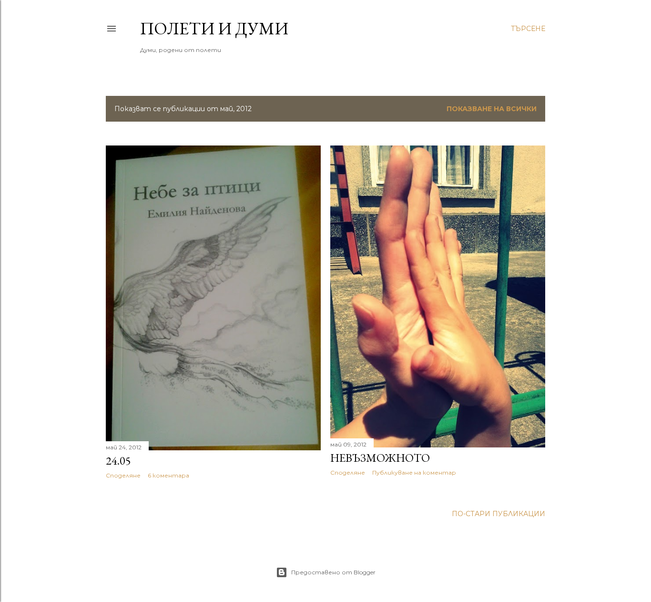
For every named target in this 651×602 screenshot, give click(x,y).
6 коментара (168, 475)
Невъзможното (380, 457)
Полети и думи (214, 28)
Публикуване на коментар (414, 472)
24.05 (118, 460)
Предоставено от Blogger (333, 572)
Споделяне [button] (123, 475)
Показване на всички (492, 108)
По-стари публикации (498, 513)
